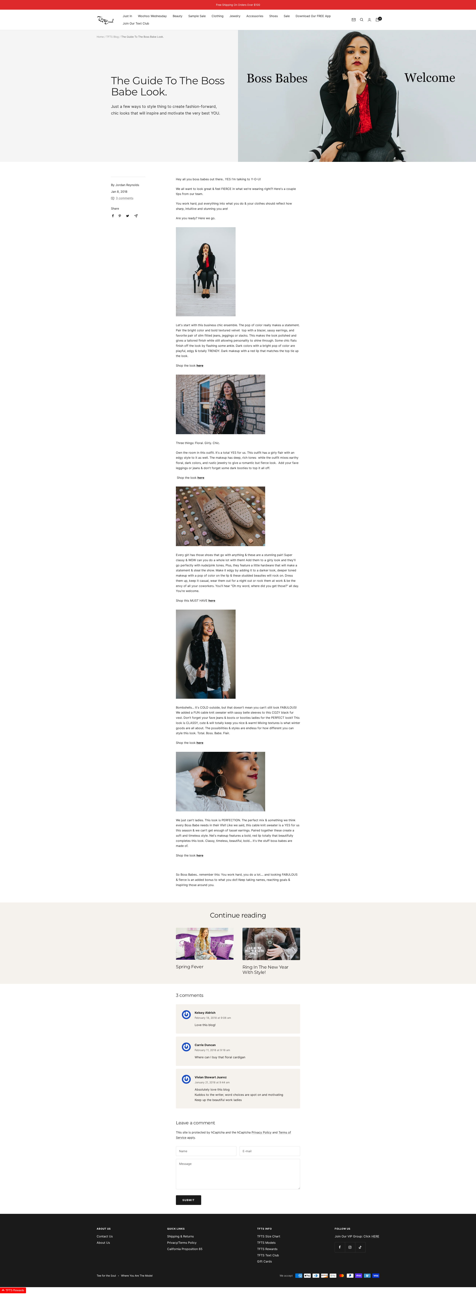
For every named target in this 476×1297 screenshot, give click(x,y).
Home (100, 36)
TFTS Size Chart (268, 1236)
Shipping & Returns (180, 1236)
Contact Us (105, 1236)
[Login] (369, 19)
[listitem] (113, 215)
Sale (287, 16)
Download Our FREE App (313, 16)
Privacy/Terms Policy (182, 1242)
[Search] (361, 19)
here (200, 365)
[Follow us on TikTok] (360, 1247)
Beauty (177, 16)
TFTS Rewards (267, 1249)
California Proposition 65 (184, 1249)
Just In (127, 16)
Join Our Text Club (136, 23)
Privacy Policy (261, 1132)
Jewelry (234, 16)
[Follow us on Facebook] (340, 1247)
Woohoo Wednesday (152, 16)
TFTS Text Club (268, 1255)
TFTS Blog (112, 36)
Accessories (254, 16)
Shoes (273, 16)
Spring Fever (189, 966)
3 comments (124, 198)
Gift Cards (264, 1261)
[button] (13, 1290)
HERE (375, 1236)
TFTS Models (266, 1242)
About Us (103, 1242)
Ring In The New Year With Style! (265, 969)
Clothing (217, 16)
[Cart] (377, 19)
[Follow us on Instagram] (350, 1247)
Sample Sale (197, 16)
